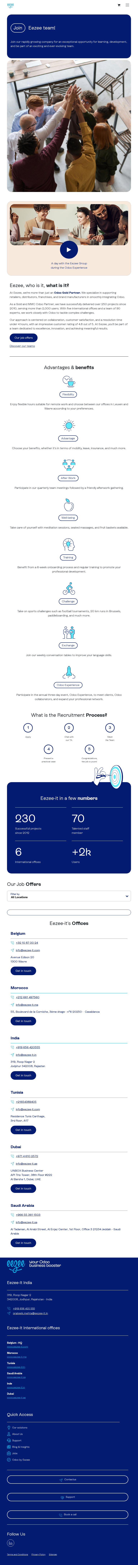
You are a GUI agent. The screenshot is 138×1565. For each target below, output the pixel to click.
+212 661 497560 (27, 997)
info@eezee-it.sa (26, 1222)
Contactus (70, 1479)
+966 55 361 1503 (28, 1214)
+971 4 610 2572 (27, 1156)
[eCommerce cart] (118, 5)
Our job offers (24, 337)
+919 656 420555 (28, 1047)
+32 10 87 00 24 (27, 942)
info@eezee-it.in (26, 1055)
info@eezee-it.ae (26, 1163)
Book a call (70, 1514)
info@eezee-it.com (28, 950)
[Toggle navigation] (127, 5)
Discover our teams (22, 346)
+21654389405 (26, 1102)
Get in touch (23, 970)
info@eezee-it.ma (27, 1004)
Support (70, 1496)
